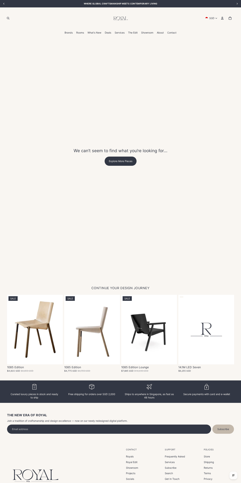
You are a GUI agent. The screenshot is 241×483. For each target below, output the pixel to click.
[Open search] (8, 18)
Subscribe (223, 429)
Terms (207, 473)
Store (207, 456)
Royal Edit (131, 462)
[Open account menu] (222, 18)
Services (170, 462)
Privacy (208, 478)
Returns (208, 467)
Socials (130, 478)
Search (169, 473)
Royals (130, 456)
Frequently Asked (175, 456)
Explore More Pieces (120, 161)
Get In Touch (172, 478)
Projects (130, 473)
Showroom (132, 467)
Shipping (209, 462)
